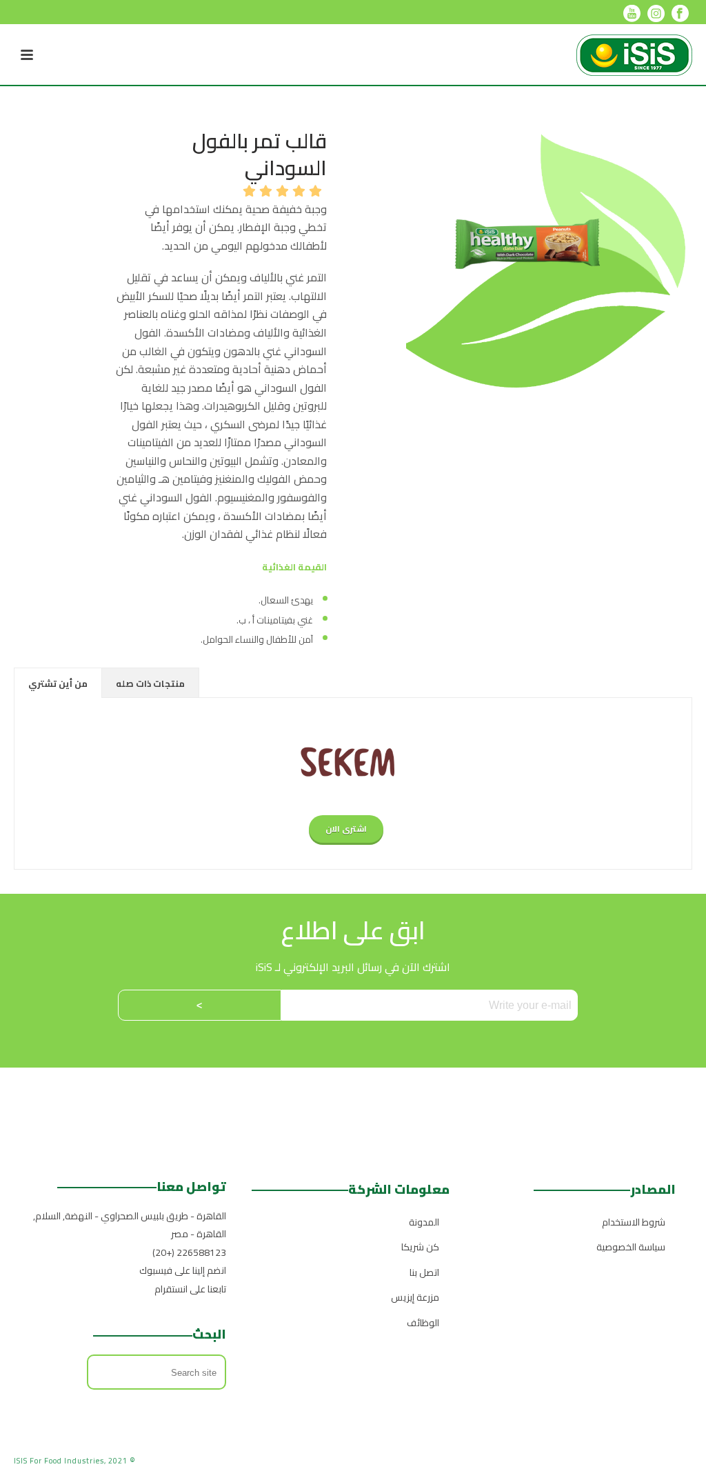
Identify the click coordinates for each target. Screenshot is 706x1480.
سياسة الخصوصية (630, 1247)
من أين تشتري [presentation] (58, 683)
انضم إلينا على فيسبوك (182, 1270)
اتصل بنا (424, 1272)
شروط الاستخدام (633, 1222)
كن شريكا (420, 1247)
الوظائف (423, 1323)
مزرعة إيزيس (415, 1297)
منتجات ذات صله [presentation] (150, 683)
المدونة (424, 1222)
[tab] (58, 683)
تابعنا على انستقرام (190, 1289)
